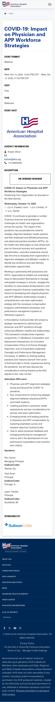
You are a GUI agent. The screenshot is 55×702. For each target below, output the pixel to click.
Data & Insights (9, 576)
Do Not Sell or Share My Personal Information (27, 647)
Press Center (8, 599)
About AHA (7, 559)
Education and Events (12, 582)
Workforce (7, 617)
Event (11, 13)
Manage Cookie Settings (34, 650)
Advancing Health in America (15, 594)
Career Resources (11, 571)
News (4, 588)
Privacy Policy (27, 643)
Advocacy (6, 565)
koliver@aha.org (12, 159)
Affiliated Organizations (13, 605)
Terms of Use (13, 650)
